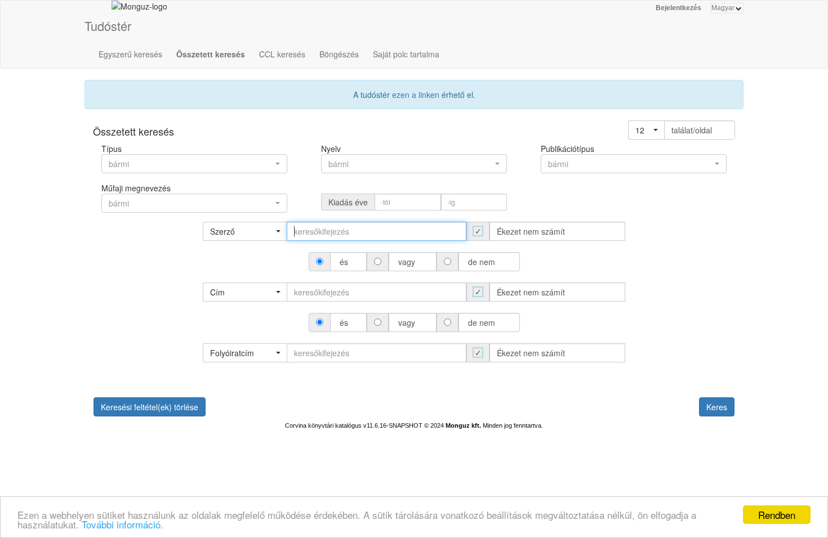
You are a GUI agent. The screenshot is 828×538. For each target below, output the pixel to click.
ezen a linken (415, 94)
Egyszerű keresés (130, 54)
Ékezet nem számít (531, 231)
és (343, 261)
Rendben (776, 515)
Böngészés (339, 54)
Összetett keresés (210, 54)
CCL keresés (282, 54)
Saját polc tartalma (406, 54)
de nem (481, 261)
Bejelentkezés (678, 8)
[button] (646, 130)
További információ (121, 524)
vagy (406, 261)
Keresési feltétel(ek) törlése (149, 407)
